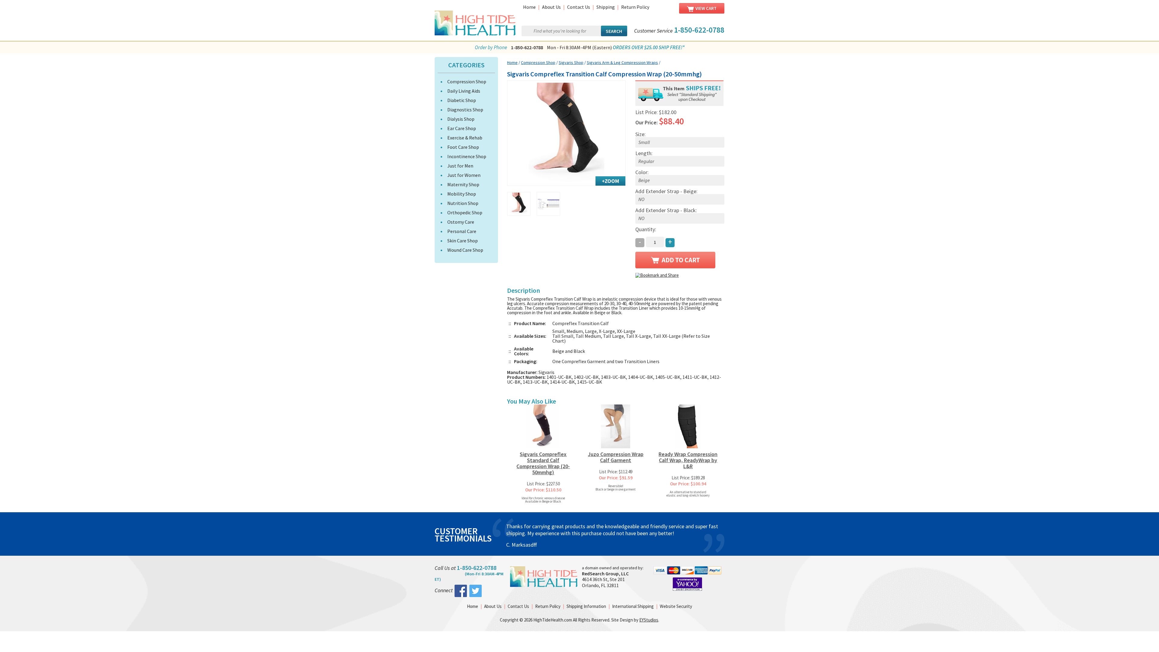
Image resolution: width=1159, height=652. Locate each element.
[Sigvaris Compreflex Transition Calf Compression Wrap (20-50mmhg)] (566, 133)
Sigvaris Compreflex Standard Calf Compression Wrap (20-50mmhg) (543, 463)
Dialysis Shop (460, 119)
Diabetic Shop (461, 100)
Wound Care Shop (465, 250)
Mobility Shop (461, 194)
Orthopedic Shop (464, 212)
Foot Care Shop (463, 147)
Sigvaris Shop (571, 62)
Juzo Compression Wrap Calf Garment (615, 457)
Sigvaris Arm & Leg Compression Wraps (622, 62)
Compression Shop (466, 81)
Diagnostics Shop (465, 110)
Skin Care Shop (462, 241)
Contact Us (578, 7)
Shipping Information (586, 606)
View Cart (706, 8)
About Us (551, 7)
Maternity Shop (463, 184)
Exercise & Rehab (464, 138)
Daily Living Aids (463, 91)
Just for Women (464, 175)
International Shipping (633, 606)
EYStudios (648, 620)
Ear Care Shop (461, 128)
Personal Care (461, 231)
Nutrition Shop (462, 203)
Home (529, 7)
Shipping (605, 7)
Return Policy (635, 7)
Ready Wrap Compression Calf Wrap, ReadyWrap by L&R (688, 460)
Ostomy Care (460, 222)
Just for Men (460, 166)
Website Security (676, 606)
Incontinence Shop (466, 156)
